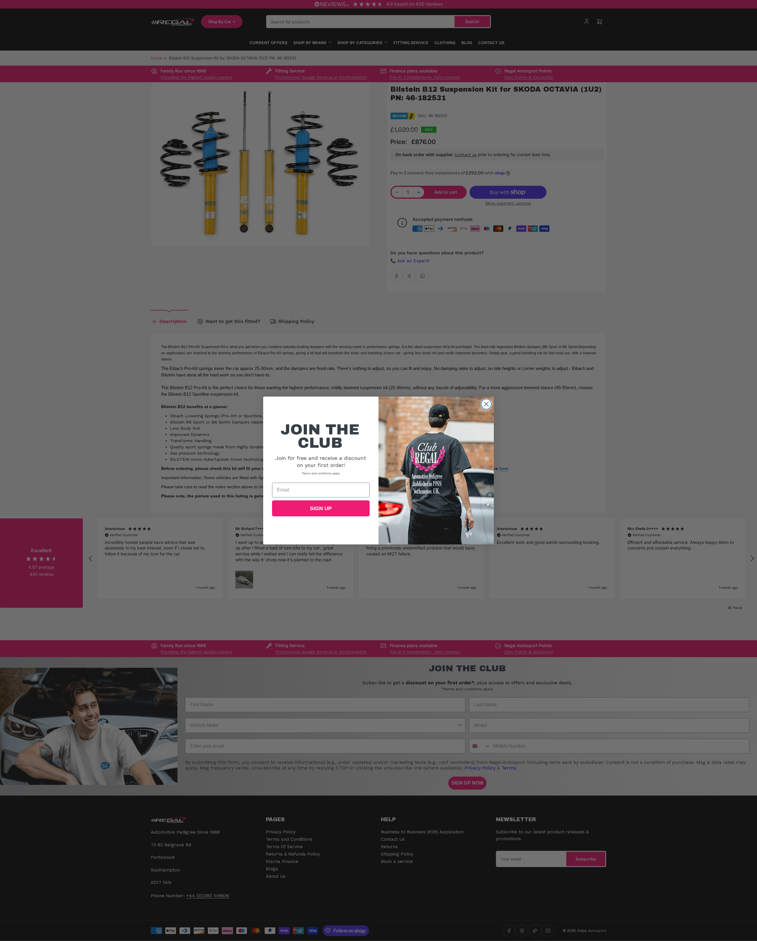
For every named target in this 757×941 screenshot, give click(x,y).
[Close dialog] (486, 404)
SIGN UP (321, 508)
